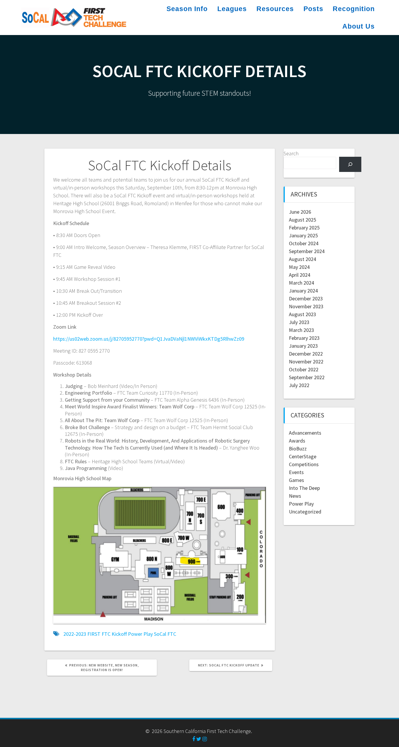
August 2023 (302, 314)
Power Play (140, 634)
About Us (358, 26)
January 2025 (303, 235)
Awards (297, 440)
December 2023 (306, 298)
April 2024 (299, 274)
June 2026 (300, 211)
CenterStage (302, 456)
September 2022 (307, 377)
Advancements (305, 432)
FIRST (93, 634)
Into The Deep (304, 488)
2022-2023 (74, 634)
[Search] (350, 164)
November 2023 (306, 306)
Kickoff (119, 634)
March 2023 (301, 330)
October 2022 (303, 369)
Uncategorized (305, 511)
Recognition (354, 9)
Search (291, 153)
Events (296, 472)
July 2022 (299, 385)
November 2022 (306, 361)
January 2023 (303, 345)
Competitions (304, 464)
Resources (275, 9)
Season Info (187, 9)
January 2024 (303, 290)
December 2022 (306, 353)
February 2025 (304, 227)
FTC (106, 634)
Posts (313, 9)
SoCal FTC (165, 634)
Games (296, 480)
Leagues (232, 9)
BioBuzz (298, 448)
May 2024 (299, 267)
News (295, 495)
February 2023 (304, 338)
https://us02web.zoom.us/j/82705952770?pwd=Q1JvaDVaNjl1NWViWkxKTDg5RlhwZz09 (148, 338)
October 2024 (303, 243)
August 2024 (302, 259)
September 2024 (307, 251)
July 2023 (299, 322)
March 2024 (301, 282)
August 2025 (302, 219)
